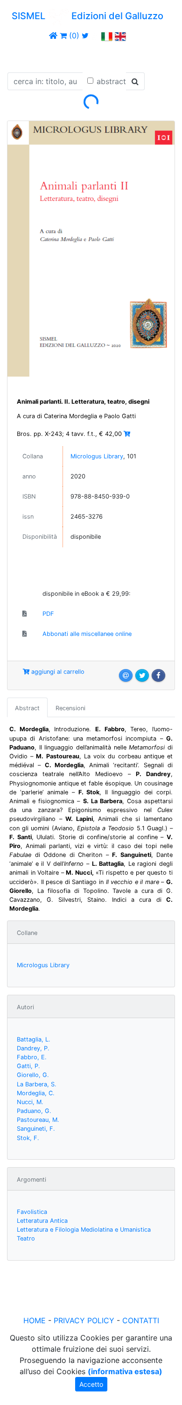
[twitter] (85, 35)
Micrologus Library (96, 456)
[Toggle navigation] (20, 55)
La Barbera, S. (36, 1084)
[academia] (95, 35)
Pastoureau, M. (38, 1119)
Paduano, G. (34, 1110)
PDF (48, 613)
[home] (53, 35)
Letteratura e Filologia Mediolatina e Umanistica (84, 1229)
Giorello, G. (33, 1074)
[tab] (27, 707)
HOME (34, 1320)
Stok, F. (28, 1137)
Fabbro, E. (32, 1057)
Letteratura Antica (42, 1220)
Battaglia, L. (33, 1039)
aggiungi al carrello (56, 671)
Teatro (26, 1238)
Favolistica (32, 1211)
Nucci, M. (30, 1101)
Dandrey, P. (33, 1048)
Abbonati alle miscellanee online (87, 633)
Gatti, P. (28, 1066)
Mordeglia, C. (36, 1093)
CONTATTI (140, 1320)
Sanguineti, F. (36, 1128)
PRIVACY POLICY (84, 1320)
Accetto (91, 1384)
